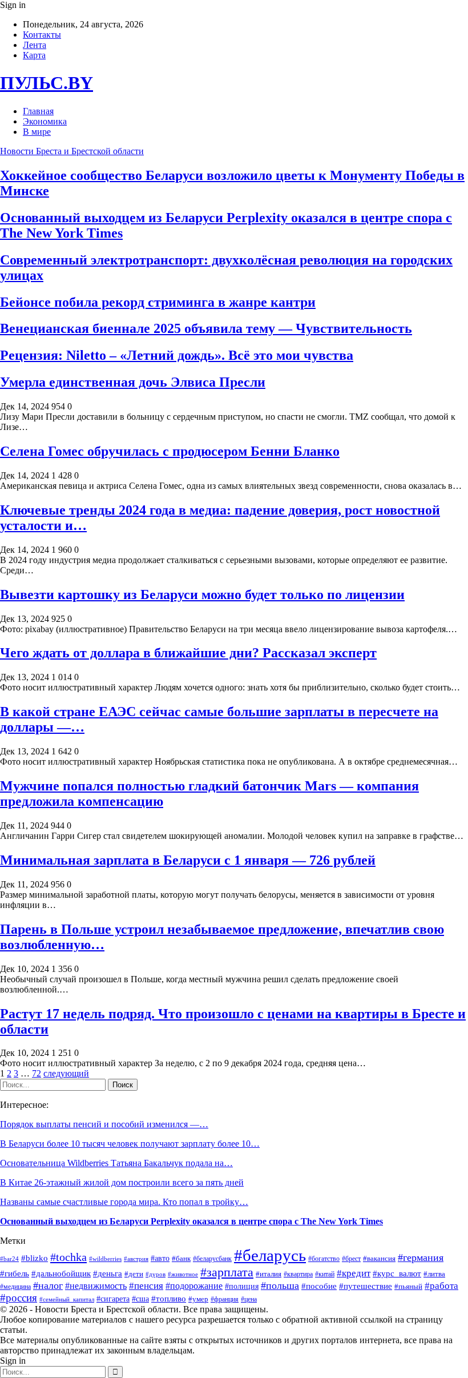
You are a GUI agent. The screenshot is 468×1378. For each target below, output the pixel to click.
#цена (249, 1299)
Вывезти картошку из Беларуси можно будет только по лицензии (202, 594)
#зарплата (226, 1272)
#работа (441, 1285)
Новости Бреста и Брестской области (72, 151)
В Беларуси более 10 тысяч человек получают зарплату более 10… (130, 1143)
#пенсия (146, 1285)
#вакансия (379, 1259)
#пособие (319, 1286)
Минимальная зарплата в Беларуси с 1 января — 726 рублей (188, 860)
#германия (420, 1257)
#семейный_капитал (66, 1299)
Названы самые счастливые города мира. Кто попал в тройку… (124, 1202)
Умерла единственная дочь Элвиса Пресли (132, 382)
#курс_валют (397, 1273)
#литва (434, 1273)
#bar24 (9, 1258)
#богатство (324, 1259)
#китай (324, 1274)
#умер (198, 1299)
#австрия (136, 1258)
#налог (48, 1285)
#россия (18, 1298)
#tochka (68, 1257)
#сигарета (113, 1299)
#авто (160, 1258)
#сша (140, 1299)
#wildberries (105, 1258)
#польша (280, 1285)
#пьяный (408, 1286)
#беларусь (270, 1255)
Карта (34, 55)
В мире (37, 131)
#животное (183, 1274)
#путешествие (365, 1286)
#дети (133, 1273)
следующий (66, 1073)
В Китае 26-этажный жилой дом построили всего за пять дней (122, 1182)
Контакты (42, 34)
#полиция (242, 1286)
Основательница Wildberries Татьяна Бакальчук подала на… (116, 1163)
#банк (181, 1258)
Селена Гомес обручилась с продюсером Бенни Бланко (170, 451)
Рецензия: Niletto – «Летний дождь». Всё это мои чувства (176, 355)
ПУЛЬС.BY (46, 83)
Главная (38, 111)
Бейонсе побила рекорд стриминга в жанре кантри (158, 302)
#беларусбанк (212, 1259)
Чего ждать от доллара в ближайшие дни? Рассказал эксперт (188, 652)
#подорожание (194, 1286)
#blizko (34, 1258)
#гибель (14, 1273)
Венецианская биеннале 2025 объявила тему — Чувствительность (206, 328)
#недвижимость (96, 1286)
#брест (351, 1259)
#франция (225, 1299)
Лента (34, 45)
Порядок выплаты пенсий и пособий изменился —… (104, 1124)
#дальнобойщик (61, 1273)
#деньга (107, 1273)
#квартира (298, 1274)
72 (36, 1073)
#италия (268, 1274)
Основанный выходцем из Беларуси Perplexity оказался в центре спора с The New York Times (191, 1221)
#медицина (15, 1287)
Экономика (45, 121)
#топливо (168, 1298)
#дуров (156, 1274)
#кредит (353, 1273)
